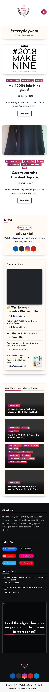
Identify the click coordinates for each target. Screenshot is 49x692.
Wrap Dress (13, 431)
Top (24, 168)
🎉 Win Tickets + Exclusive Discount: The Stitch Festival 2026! (22, 311)
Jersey (40, 161)
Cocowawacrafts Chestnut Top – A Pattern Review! (24, 177)
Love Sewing (27, 81)
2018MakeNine (13, 81)
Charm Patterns (30, 445)
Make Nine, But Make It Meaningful (23, 333)
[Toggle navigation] (4, 12)
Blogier (22, 688)
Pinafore (26, 455)
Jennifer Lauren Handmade (20, 452)
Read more (24, 113)
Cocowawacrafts (13, 161)
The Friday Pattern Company (21, 459)
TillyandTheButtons (17, 462)
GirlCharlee (29, 161)
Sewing (39, 81)
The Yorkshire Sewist (31, 164)
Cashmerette (15, 445)
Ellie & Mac (13, 449)
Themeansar (33, 688)
